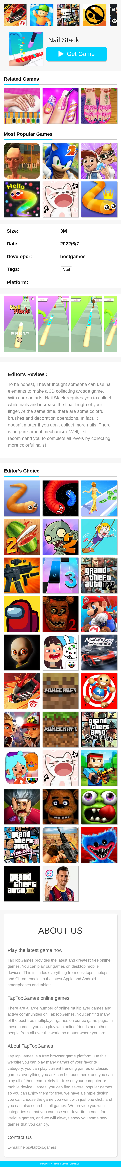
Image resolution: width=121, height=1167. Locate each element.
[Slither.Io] (22, 498)
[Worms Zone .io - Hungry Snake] (60, 498)
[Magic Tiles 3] (60, 575)
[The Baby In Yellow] (22, 652)
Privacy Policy (46, 1164)
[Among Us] (22, 614)
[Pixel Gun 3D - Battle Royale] (99, 768)
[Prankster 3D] (22, 806)
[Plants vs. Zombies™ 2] (60, 537)
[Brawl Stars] (94, 15)
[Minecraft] (60, 729)
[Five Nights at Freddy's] (60, 806)
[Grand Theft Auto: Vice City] (22, 845)
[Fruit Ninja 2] (22, 537)
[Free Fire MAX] (15, 15)
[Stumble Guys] (41, 15)
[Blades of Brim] (22, 729)
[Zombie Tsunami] (99, 806)
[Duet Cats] (60, 768)
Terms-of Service (61, 1164)
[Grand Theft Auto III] (22, 883)
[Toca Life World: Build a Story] (22, 768)
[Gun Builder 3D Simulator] (22, 575)
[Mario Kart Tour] (99, 614)
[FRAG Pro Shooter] (60, 845)
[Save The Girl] (99, 537)
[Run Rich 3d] (99, 498)
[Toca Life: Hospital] (60, 652)
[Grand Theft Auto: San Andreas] (99, 729)
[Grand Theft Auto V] (68, 15)
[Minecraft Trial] (60, 691)
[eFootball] (60, 883)
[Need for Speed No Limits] (99, 652)
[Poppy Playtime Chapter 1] (99, 845)
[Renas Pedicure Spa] (99, 106)
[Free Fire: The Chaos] (22, 691)
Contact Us (74, 1164)
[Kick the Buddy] (99, 691)
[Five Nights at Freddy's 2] (60, 614)
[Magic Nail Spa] (60, 106)
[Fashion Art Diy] (22, 106)
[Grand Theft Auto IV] (99, 575)
